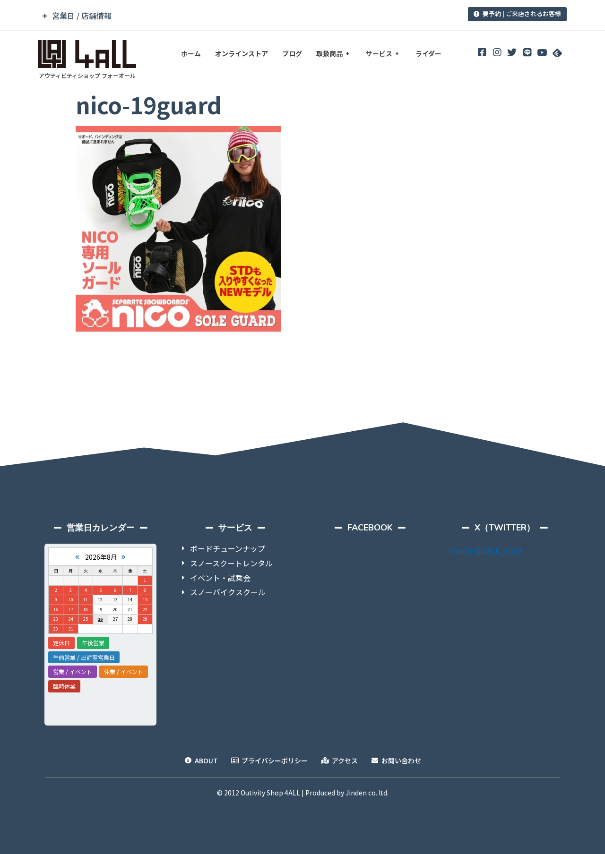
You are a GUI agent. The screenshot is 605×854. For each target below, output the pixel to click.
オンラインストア (241, 53)
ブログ (292, 53)
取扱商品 (329, 53)
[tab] (238, 16)
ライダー (428, 53)
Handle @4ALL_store (485, 550)
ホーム (191, 53)
